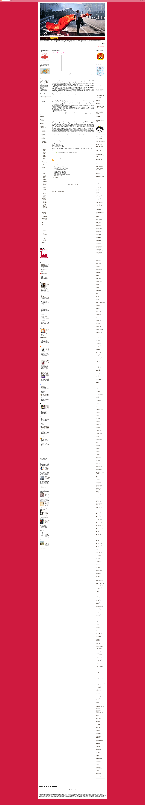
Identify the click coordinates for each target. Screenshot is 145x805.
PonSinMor (97, 608)
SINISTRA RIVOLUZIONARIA (99, 712)
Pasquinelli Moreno (98, 588)
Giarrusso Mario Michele (99, 409)
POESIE (97, 605)
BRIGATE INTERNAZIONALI (99, 258)
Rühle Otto (97, 662)
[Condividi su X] (74, 152)
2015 (42, 122)
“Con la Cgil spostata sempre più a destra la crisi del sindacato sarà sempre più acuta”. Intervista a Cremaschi (45, 429)
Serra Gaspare (98, 693)
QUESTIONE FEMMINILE (100, 95)
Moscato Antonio (98, 545)
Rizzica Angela (98, 650)
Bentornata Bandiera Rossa (44, 81)
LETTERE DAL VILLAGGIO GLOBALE (100, 473)
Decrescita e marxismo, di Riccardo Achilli (44, 158)
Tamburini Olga (98, 733)
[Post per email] (70, 152)
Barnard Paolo (98, 225)
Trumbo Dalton (98, 746)
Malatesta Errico (98, 495)
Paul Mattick (97, 591)
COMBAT (97, 293)
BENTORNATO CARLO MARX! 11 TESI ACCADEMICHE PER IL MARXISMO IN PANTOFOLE (44, 487)
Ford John (97, 376)
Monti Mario (97, 539)
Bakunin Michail (98, 220)
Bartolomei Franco (98, 228)
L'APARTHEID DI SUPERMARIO (44, 230)
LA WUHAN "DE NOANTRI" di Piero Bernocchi (47, 362)
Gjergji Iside (97, 415)
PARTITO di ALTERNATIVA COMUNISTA (100, 171)
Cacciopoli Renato (98, 269)
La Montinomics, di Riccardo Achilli (44, 152)
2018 (42, 117)
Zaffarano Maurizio (98, 771)
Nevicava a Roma (44, 211)
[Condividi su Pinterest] (76, 152)
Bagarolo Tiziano (98, 219)
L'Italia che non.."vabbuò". (44, 181)
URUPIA (97, 755)
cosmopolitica (98, 305)
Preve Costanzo (98, 614)
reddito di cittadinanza (99, 624)
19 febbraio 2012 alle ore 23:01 (58, 175)
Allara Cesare (98, 193)
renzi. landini (97, 632)
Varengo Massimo (98, 758)
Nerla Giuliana (98, 555)
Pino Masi (97, 599)
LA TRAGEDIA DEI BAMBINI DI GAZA (44, 274)
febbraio (43, 141)
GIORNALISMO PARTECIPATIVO (98, 148)
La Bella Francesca (98, 455)
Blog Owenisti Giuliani (44, 453)
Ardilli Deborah (98, 209)
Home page (72, 182)
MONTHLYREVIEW (99, 159)
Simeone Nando (98, 699)
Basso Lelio (97, 229)
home (42, 295)
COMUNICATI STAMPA (99, 297)
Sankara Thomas (98, 672)
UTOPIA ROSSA (44, 273)
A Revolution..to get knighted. (44, 179)
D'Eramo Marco (98, 315)
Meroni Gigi (97, 531)
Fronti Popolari (98, 385)
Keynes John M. (98, 451)
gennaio (43, 242)
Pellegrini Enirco (98, 596)
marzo (43, 139)
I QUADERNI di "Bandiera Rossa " (99, 121)
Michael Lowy (98, 534)
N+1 (96, 163)
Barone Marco (98, 226)
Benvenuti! (43, 439)
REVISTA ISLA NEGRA (45, 394)
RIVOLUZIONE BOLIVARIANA (98, 648)
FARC (97, 366)
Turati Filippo (98, 749)
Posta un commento (55, 177)
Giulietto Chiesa (98, 412)
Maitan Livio (97, 492)
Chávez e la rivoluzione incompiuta (44, 461)
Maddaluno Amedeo (99, 488)
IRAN (97, 442)
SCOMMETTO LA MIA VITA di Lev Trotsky (47, 503)
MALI (97, 497)
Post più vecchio (91, 182)
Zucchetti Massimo (98, 777)
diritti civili (97, 340)
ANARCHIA (98, 198)
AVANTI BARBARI (99, 138)
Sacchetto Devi (98, 665)
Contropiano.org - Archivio (45, 450)
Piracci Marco (98, 600)
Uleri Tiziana (97, 752)
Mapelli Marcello (98, 503)
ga (96, 388)
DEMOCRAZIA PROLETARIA (98, 334)
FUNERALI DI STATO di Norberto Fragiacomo (44, 196)
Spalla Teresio (98, 721)
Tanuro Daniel (98, 734)
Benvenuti (42, 438)
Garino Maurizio (98, 391)
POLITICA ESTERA (99, 606)
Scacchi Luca (98, 681)
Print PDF (55, 152)
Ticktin (97, 738)
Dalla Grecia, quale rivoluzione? (44, 187)
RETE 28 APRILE (98, 633)
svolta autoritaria (98, 730)
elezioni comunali (98, 357)
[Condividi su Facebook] (75, 152)
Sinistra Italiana (98, 710)
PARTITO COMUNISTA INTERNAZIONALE (99, 169)
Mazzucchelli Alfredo (99, 525)
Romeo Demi (98, 656)
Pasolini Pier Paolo (98, 587)
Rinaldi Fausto (98, 641)
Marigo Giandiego (98, 512)
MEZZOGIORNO (98, 533)
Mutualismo (97, 548)
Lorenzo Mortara (56, 158)
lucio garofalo (98, 482)
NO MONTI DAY (98, 557)
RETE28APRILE (98, 174)
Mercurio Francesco (98, 530)
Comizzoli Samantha (99, 294)
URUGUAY (97, 753)
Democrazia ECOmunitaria (45, 448)
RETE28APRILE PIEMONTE (44, 404)
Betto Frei (97, 244)
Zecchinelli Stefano (98, 774)
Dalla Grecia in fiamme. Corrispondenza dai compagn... (44, 192)
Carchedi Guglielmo (98, 278)
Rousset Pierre (98, 660)
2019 (42, 116)
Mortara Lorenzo (98, 543)
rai (96, 621)
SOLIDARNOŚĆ (98, 718)
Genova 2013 (98, 400)
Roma (97, 653)
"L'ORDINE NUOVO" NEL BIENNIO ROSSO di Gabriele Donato (47, 512)
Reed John (97, 626)
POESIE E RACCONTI (99, 111)
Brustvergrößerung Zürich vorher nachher (44, 386)
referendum (97, 627)
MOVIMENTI (98, 103)
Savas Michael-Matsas (99, 678)
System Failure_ (43, 262)
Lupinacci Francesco (99, 483)
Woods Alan (97, 770)
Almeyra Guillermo (98, 195)
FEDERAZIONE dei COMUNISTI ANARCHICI (100, 145)
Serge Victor (97, 692)
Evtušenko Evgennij (98, 363)
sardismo (97, 675)
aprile (43, 138)
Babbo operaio (44, 165)
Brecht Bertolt (98, 256)
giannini (97, 408)
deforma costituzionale (99, 330)
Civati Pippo (97, 288)
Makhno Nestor (98, 494)
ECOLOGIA (98, 348)
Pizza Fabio (97, 602)
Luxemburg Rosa (98, 485)
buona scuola (98, 266)
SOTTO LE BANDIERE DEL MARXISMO (100, 177)
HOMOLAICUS (98, 150)
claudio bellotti (98, 290)
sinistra (97, 702)
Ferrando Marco (98, 372)
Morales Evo (97, 540)
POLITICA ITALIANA (99, 102)
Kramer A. (97, 452)
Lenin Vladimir (98, 467)
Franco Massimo (98, 384)
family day (97, 364)
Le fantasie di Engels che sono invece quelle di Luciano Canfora (47, 285)
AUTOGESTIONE (98, 214)
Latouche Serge (98, 463)
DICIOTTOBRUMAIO (44, 282)
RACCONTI (97, 620)
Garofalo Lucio (98, 393)
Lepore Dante (98, 470)
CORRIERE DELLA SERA (100, 302)
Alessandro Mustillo (99, 190)
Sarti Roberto (98, 677)
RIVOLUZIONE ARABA (99, 646)
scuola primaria (98, 684)
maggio (43, 137)
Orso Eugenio (98, 567)
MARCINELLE (98, 509)
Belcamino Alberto (98, 232)
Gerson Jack (97, 403)
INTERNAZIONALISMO (99, 105)
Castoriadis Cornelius (99, 281)
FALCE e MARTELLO (99, 142)
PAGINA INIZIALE (99, 93)
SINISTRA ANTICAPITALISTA (99, 704)
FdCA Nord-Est (43, 346)
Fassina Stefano (98, 367)
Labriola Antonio (98, 458)
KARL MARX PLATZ (99, 154)
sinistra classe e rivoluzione (99, 706)
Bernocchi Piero (98, 241)
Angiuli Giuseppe (98, 201)
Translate (47, 97)
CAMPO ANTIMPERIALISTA (100, 141)
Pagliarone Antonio (98, 570)
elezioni (97, 355)
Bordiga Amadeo (98, 252)
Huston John (97, 436)
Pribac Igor (97, 615)
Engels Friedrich (98, 360)
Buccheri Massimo (98, 263)
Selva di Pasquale (43, 395)
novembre (43, 128)
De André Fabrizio (98, 323)
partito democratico (98, 581)
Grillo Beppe (97, 424)
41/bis (97, 183)
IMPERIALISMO (98, 439)
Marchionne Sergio (98, 507)
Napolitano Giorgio (98, 552)
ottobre (43, 130)
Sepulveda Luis (98, 690)
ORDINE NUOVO (98, 566)
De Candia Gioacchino (99, 324)
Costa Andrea (98, 306)
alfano (97, 192)
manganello (97, 500)
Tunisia (97, 747)
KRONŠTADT (98, 454)
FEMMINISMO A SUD (99, 146)
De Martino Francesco (99, 327)
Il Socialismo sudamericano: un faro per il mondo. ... (44, 168)
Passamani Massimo (99, 590)
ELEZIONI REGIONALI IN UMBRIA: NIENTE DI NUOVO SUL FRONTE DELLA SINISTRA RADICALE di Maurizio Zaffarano (45, 522)
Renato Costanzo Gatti (99, 629)
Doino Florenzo (98, 345)
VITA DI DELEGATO (99, 768)
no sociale (97, 558)
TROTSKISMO (98, 743)
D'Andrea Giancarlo (98, 314)
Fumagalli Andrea (98, 387)
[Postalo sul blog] (73, 152)
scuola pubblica (98, 686)
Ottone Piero (97, 569)
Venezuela (97, 762)
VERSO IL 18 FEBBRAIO (44, 199)
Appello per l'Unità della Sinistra (100, 205)
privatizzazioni (98, 617)
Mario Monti (97, 513)
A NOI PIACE (43, 416)
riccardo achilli (98, 636)
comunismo (97, 299)
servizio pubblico (98, 695)
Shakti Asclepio (98, 698)
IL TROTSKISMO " (44, 337)
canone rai (97, 275)
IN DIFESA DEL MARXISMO (98, 152)
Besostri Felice (98, 243)
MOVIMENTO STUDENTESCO (98, 97)
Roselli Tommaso (98, 657)
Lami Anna (97, 460)
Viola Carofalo (98, 765)
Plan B (97, 603)
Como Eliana (97, 296)
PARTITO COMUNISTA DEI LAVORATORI (100, 167)
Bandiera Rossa (98, 222)
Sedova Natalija (98, 687)
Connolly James (98, 300)
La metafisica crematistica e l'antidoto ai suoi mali (44, 172)
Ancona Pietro (98, 199)
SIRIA (97, 715)
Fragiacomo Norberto (99, 379)
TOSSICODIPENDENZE (99, 740)
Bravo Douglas (98, 255)
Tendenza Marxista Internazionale (98, 737)
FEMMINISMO (98, 370)
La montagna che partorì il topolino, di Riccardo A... (44, 239)
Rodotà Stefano (98, 651)
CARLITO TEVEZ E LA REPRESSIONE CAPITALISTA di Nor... (44, 234)
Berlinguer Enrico (98, 237)
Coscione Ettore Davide (99, 303)
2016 (42, 120)
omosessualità (98, 563)
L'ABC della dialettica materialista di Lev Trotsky (47, 533)
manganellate (97, 498)
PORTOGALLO (98, 611)
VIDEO (97, 764)
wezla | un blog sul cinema (45, 384)
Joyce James (97, 448)
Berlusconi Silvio (98, 238)
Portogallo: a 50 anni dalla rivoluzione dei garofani (44, 338)
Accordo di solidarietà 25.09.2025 (47, 330)
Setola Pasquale (98, 696)
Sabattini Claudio (98, 663)
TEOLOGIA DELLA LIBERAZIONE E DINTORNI (100, 109)
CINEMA (97, 287)
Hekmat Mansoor (98, 430)
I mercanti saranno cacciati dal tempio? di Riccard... (44, 176)
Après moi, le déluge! (44, 222)
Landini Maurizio (98, 461)
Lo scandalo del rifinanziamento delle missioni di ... (44, 184)
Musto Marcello (98, 546)
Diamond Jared (98, 337)
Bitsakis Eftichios (98, 246)
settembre (43, 131)
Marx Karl (97, 518)
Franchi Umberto (98, 381)
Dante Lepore (98, 321)
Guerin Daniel (98, 427)
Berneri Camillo (98, 240)
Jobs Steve (97, 445)
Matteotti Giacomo (98, 522)
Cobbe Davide (98, 291)
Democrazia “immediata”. (44, 417)
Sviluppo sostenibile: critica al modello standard (44, 226)
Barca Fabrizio (98, 223)
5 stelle (97, 184)
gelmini (97, 397)
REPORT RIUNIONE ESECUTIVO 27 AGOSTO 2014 (47, 406)
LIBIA (97, 476)
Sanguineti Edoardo (98, 671)
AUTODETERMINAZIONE (100, 212)
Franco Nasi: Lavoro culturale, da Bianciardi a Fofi (45, 297)
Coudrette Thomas (98, 309)
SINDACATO (98, 100)
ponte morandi (98, 609)
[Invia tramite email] (71, 152)
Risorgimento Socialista (99, 644)
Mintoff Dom (98, 536)
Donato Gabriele (98, 346)
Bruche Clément (98, 260)
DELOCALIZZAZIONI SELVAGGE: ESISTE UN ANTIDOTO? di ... (44, 144)
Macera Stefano (98, 486)
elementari (97, 354)
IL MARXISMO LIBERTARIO (43, 359)
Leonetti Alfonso (98, 469)
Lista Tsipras (97, 477)
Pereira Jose (97, 597)
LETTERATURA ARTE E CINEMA (99, 113)
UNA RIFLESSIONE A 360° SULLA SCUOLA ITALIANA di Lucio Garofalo (47, 468)
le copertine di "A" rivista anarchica (47, 348)
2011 (42, 243)
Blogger (76, 789)
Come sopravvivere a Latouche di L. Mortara (44, 149)
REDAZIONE (98, 623)
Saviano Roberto (98, 680)
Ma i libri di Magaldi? (47, 375)
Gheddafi (97, 406)
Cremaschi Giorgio (98, 311)
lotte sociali (97, 479)
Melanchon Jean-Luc (99, 528)
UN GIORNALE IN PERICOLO (44, 189)
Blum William (98, 247)
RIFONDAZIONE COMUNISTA (98, 640)
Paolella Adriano (98, 576)
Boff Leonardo (98, 249)
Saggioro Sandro (98, 668)
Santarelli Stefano (98, 674)
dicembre (43, 127)
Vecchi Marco (98, 759)
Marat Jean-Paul (98, 504)
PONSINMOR (98, 173)
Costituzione (97, 308)
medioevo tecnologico (99, 527)
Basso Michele (98, 231)
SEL (96, 689)
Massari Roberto (98, 521)
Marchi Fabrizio (98, 506)
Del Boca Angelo (98, 332)
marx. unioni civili (98, 519)
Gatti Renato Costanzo (99, 394)
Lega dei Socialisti (98, 466)
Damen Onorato (98, 320)
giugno (43, 135)
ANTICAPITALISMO (99, 202)
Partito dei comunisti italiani (99, 580)
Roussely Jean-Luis (98, 659)
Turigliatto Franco (98, 750)
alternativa (97, 196)
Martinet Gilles (98, 516)
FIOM (97, 375)
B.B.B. (97, 217)
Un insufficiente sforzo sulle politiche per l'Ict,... (44, 213)
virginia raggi (98, 767)
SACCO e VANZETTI (99, 666)
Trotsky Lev (97, 744)
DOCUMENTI (98, 343)
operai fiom (97, 564)
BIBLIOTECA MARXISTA (100, 139)
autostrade (97, 216)
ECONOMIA (98, 349)
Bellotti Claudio (98, 235)
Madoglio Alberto (98, 489)
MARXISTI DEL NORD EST (100, 158)
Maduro (97, 491)
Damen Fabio (98, 318)
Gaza (96, 396)
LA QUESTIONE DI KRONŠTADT (47, 495)
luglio (43, 134)
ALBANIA (97, 189)
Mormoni (97, 542)
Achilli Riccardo (98, 186)
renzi (96, 630)
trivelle (97, 741)
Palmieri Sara (98, 572)
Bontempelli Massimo (99, 250)
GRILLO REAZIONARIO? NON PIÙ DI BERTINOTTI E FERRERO (47, 478)
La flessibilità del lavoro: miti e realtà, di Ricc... (44, 201)
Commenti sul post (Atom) (74, 184)
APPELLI (97, 204)
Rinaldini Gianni (98, 643)
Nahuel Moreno (98, 551)
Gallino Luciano (98, 390)
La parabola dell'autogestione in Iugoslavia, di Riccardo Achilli (47, 542)
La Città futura (98, 457)
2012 (42, 126)
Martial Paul (97, 515)
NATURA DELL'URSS (99, 554)
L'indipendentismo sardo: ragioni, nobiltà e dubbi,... (44, 219)
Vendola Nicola (98, 761)
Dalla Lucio (97, 317)
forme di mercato (98, 378)
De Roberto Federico (99, 329)
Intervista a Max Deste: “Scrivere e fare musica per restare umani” (44, 264)
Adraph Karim (98, 187)
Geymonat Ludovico (99, 405)
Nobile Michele (98, 561)
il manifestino (43, 328)
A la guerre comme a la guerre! (44, 217)
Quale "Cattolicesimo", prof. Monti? (44, 204)
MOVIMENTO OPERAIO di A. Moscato (100, 161)
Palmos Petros (98, 573)
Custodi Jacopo (98, 312)
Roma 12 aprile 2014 (99, 654)
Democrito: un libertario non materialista (44, 155)
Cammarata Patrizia (98, 272)
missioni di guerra (98, 537)
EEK (96, 351)
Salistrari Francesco (98, 669)
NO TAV (97, 560)
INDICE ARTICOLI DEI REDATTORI (99, 118)
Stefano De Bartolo (98, 727)
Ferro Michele (98, 373)
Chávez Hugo (98, 284)
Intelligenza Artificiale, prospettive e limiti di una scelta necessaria (44, 308)
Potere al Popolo (98, 612)
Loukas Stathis (98, 480)
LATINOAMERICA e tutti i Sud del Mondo (100, 156)
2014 (42, 123)
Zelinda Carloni (98, 776)
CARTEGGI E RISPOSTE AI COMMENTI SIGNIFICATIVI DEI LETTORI (100, 116)
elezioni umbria (98, 358)
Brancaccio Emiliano (99, 253)
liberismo (97, 474)
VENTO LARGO (44, 316)
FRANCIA (97, 382)
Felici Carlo (55, 154)
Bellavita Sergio (98, 234)
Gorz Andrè (97, 418)
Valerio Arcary (98, 756)
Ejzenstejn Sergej (98, 352)
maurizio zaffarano (98, 524)
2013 (42, 124)
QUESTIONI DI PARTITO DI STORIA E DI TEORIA (100, 107)
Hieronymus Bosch (98, 433)
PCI (96, 593)
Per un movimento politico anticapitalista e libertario (45, 427)
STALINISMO (98, 724)
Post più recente (54, 182)
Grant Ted (97, 421)
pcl (96, 594)
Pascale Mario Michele (99, 585)
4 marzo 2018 (98, 181)
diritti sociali (97, 342)
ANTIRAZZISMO (98, 99)
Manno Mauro (98, 501)
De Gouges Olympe (98, 326)
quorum (97, 618)
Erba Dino (97, 361)
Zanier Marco (98, 773)
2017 (42, 119)
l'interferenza (43, 306)
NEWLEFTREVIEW (99, 164)
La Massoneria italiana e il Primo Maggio (47, 319)
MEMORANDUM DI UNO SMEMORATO (44, 373)
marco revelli (97, 510)
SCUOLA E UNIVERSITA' (100, 683)
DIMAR (97, 339)
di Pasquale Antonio (98, 336)
